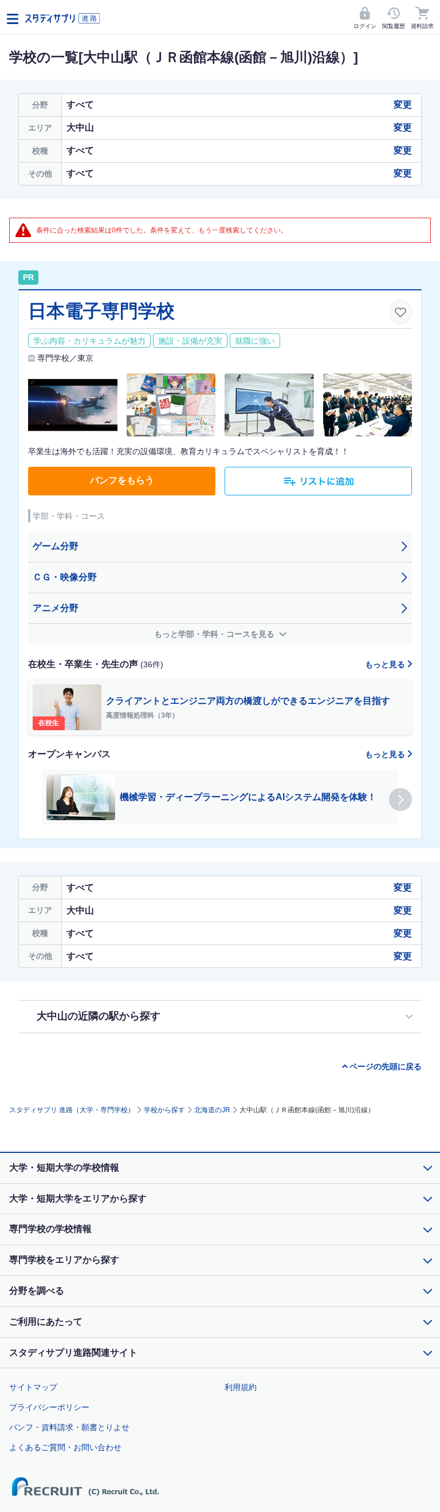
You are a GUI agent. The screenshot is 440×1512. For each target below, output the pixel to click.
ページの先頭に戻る (385, 1066)
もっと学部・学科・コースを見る (215, 634)
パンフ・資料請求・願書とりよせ (69, 1427)
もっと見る (386, 664)
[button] (400, 799)
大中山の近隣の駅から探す (98, 1016)
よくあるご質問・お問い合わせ (65, 1447)
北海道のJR (212, 1110)
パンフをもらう (122, 480)
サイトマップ (33, 1387)
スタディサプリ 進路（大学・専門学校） (72, 1110)
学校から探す (164, 1110)
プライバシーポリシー (49, 1407)
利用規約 (241, 1387)
